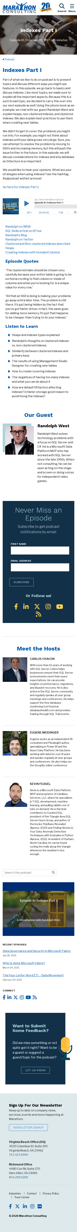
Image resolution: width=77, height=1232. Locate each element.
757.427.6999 (18, 1154)
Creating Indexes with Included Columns (32, 252)
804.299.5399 (18, 1177)
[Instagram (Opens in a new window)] (48, 606)
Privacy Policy (51, 1193)
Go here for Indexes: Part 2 (21, 187)
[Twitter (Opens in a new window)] (37, 606)
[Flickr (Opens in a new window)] (40, 1207)
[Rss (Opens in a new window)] (38, 614)
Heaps (9, 248)
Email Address (21, 560)
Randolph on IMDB (18, 226)
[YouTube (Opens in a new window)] (59, 606)
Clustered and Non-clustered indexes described (37, 243)
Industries (15, 1193)
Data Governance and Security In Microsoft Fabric (37, 951)
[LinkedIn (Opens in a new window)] (26, 606)
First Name (18, 543)
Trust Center (22, 1197)
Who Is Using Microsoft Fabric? (24, 963)
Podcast (9, 59)
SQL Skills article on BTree (23, 231)
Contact (32, 1193)
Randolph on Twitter (19, 239)
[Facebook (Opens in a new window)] (16, 606)
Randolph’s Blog (16, 235)
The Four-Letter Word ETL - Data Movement (33, 975)
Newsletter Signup (28, 1127)
